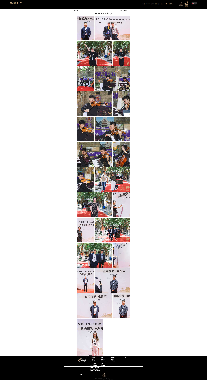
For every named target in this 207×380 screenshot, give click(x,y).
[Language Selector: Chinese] (194, 3)
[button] (150, 4)
